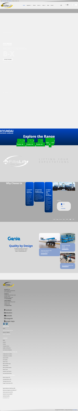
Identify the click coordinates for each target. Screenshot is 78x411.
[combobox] (74, 5)
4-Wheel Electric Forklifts (7, 355)
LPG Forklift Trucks (39, 142)
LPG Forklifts (5, 359)
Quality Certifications (7, 348)
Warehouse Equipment (50, 142)
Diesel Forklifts (5, 357)
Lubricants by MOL (6, 396)
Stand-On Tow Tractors (7, 371)
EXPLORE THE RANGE (8, 59)
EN (67, 4)
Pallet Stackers (5, 365)
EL (66, 4)
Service (38, 5)
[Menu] (59, 5)
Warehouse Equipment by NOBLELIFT (10, 390)
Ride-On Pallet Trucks (7, 363)
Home (24, 5)
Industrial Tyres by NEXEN (7, 394)
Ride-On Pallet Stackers (7, 367)
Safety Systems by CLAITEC (8, 392)
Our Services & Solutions (7, 349)
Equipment (28, 5)
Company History (6, 346)
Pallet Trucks (5, 361)
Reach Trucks (5, 369)
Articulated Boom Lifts (7, 379)
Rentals (34, 5)
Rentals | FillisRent (6, 332)
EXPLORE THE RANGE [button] (65, 249)
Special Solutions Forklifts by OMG (9, 388)
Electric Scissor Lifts (6, 377)
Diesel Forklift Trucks (30, 142)
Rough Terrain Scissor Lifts (8, 383)
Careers (4, 342)
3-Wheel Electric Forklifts (7, 353)
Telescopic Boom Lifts (7, 381)
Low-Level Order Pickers (7, 373)
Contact (52, 5)
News (48, 5)
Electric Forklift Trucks (20, 142)
